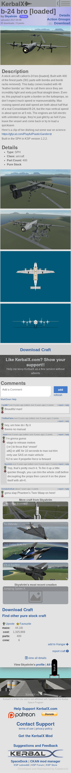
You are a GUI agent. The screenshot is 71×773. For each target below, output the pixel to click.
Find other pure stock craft (24, 615)
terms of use (26, 728)
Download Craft (35, 349)
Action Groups (58, 19)
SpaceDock (19, 761)
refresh (58, 395)
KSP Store (51, 765)
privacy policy (44, 728)
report (60, 405)
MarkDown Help (8, 399)
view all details (37, 658)
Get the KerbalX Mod (35, 735)
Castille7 (5, 405)
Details (64, 15)
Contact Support (35, 723)
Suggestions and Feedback (35, 745)
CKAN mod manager (45, 761)
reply (67, 405)
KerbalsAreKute (8, 489)
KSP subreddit (21, 765)
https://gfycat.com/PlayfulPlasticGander (25, 134)
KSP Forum (37, 765)
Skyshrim (11, 16)
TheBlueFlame (8, 418)
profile (40, 664)
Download (62, 23)
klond (5, 434)
